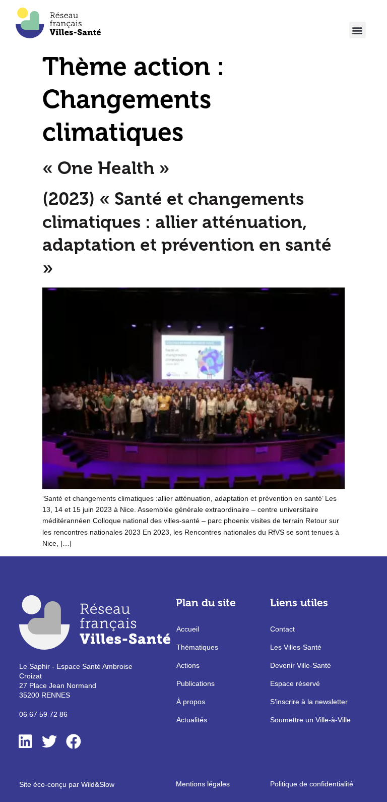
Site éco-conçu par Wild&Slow (66, 784)
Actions (188, 665)
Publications (195, 683)
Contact (282, 629)
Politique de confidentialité (311, 784)
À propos (190, 702)
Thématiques (197, 647)
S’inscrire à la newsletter (309, 702)
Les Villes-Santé (295, 647)
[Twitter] (49, 741)
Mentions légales (203, 784)
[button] (357, 30)
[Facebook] (73, 741)
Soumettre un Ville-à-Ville (310, 720)
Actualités (191, 720)
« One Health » (105, 168)
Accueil (187, 629)
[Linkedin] (25, 741)
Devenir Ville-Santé (300, 665)
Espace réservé (295, 683)
